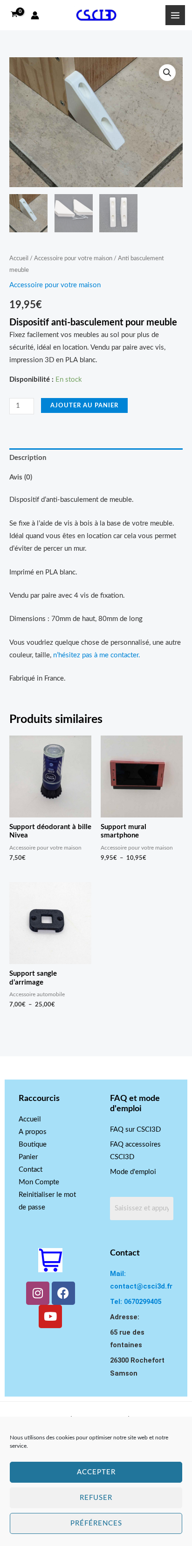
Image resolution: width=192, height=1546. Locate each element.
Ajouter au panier (84, 405)
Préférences (96, 1523)
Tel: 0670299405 (135, 1301)
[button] (167, 72)
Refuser (96, 1497)
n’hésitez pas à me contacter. (96, 655)
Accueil (18, 258)
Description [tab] (27, 457)
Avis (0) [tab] (20, 477)
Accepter (96, 1472)
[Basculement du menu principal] (175, 15)
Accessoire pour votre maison (73, 258)
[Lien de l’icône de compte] (35, 15)
